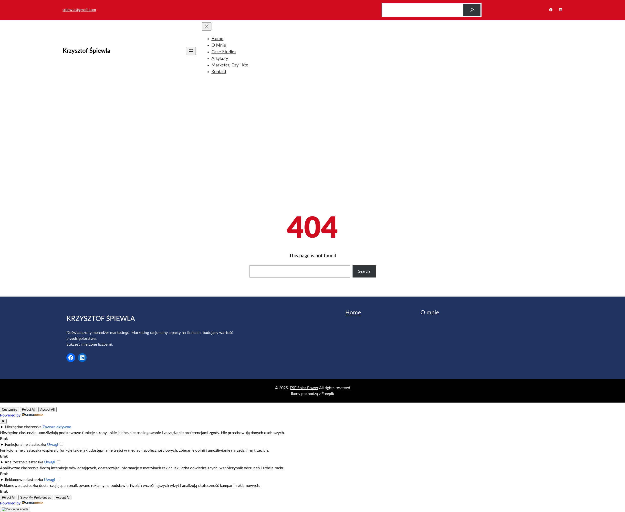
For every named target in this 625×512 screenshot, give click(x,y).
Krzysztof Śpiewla (86, 51)
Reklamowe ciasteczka (24, 480)
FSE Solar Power (304, 388)
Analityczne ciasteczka (24, 462)
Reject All (28, 409)
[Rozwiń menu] (191, 51)
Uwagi (52, 445)
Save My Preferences (35, 497)
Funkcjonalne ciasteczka (25, 445)
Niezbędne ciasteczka (23, 427)
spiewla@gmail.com (79, 10)
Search (364, 271)
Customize (9, 409)
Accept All (47, 409)
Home (353, 313)
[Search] (471, 10)
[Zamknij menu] (206, 26)
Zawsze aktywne (56, 427)
